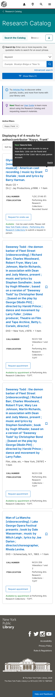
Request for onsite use (18, 217)
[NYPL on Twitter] (36, 634)
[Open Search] (41, 4)
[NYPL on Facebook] (30, 634)
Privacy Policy (45, 646)
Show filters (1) (30, 76)
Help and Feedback (44, 694)
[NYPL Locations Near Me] (32, 4)
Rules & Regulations (43, 650)
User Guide (29, 105)
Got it (50, 162)
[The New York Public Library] (4, 4)
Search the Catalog (15, 37)
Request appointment (18, 365)
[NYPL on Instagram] (42, 634)
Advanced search (43, 70)
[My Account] (24, 4)
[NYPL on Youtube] (49, 634)
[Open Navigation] (49, 4)
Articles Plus (18, 89)
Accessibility (46, 641)
